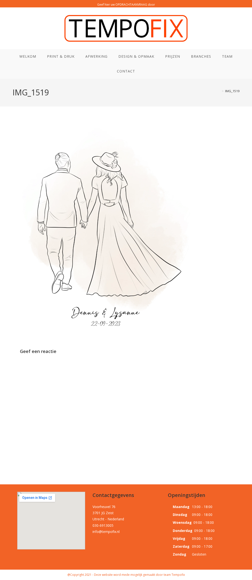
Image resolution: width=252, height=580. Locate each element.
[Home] (219, 91)
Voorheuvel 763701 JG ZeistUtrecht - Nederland (108, 512)
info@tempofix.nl (106, 531)
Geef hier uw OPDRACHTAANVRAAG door (126, 4)
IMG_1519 (232, 91)
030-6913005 (103, 525)
